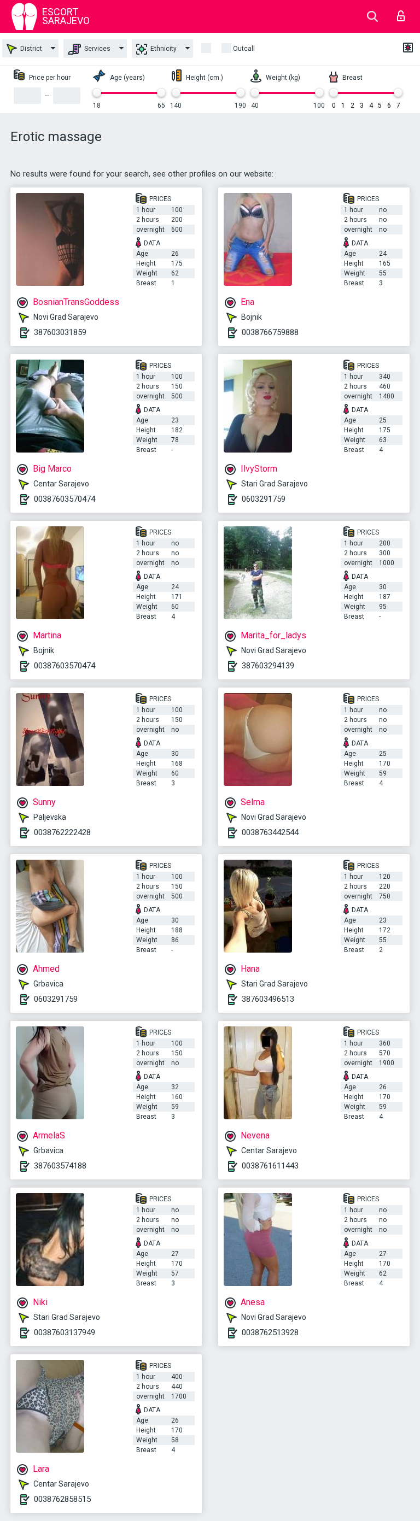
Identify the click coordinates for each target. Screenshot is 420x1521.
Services (96, 48)
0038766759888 (270, 332)
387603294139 (268, 666)
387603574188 (60, 1166)
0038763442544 (270, 832)
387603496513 (268, 999)
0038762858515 (62, 1499)
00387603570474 (64, 499)
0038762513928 (270, 1332)
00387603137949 (64, 1332)
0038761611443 (270, 1166)
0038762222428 (62, 832)
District (30, 48)
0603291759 (263, 499)
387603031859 (60, 332)
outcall (244, 48)
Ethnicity (163, 48)
